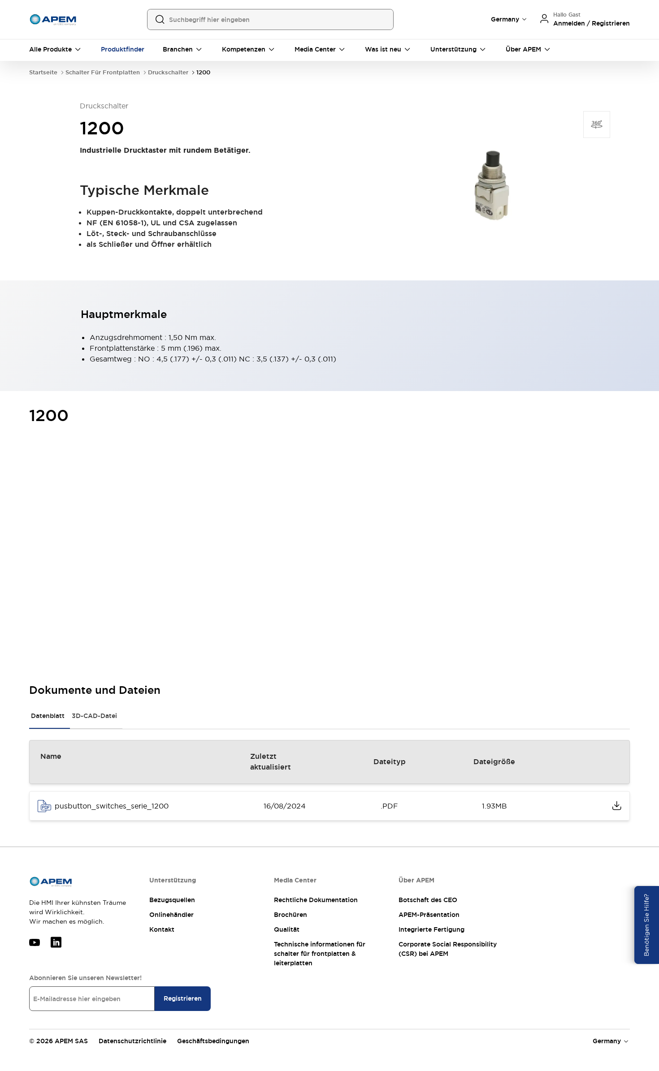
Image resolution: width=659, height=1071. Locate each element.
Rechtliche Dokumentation (316, 900)
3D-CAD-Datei (94, 716)
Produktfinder (122, 49)
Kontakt (161, 929)
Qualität (286, 929)
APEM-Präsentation (429, 915)
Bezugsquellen (172, 900)
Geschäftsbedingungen (213, 1041)
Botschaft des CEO (428, 900)
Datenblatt (48, 716)
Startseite (43, 72)
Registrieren (183, 998)
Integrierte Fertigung (431, 929)
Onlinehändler (171, 915)
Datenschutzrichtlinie (132, 1041)
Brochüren (290, 915)
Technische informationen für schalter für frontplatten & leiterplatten (319, 953)
